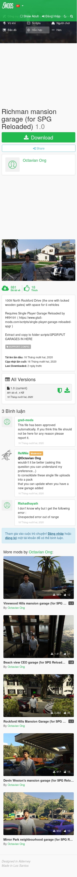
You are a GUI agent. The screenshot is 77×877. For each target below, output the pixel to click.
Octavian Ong (34, 160)
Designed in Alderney (16, 861)
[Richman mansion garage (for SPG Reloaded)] (38, 260)
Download (41, 137)
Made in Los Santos (15, 865)
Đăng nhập (56, 533)
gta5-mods (25, 420)
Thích (34, 290)
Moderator (36, 453)
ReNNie (23, 453)
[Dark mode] (65, 16)
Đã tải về (15, 290)
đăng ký (11, 538)
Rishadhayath (28, 503)
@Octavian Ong (29, 458)
